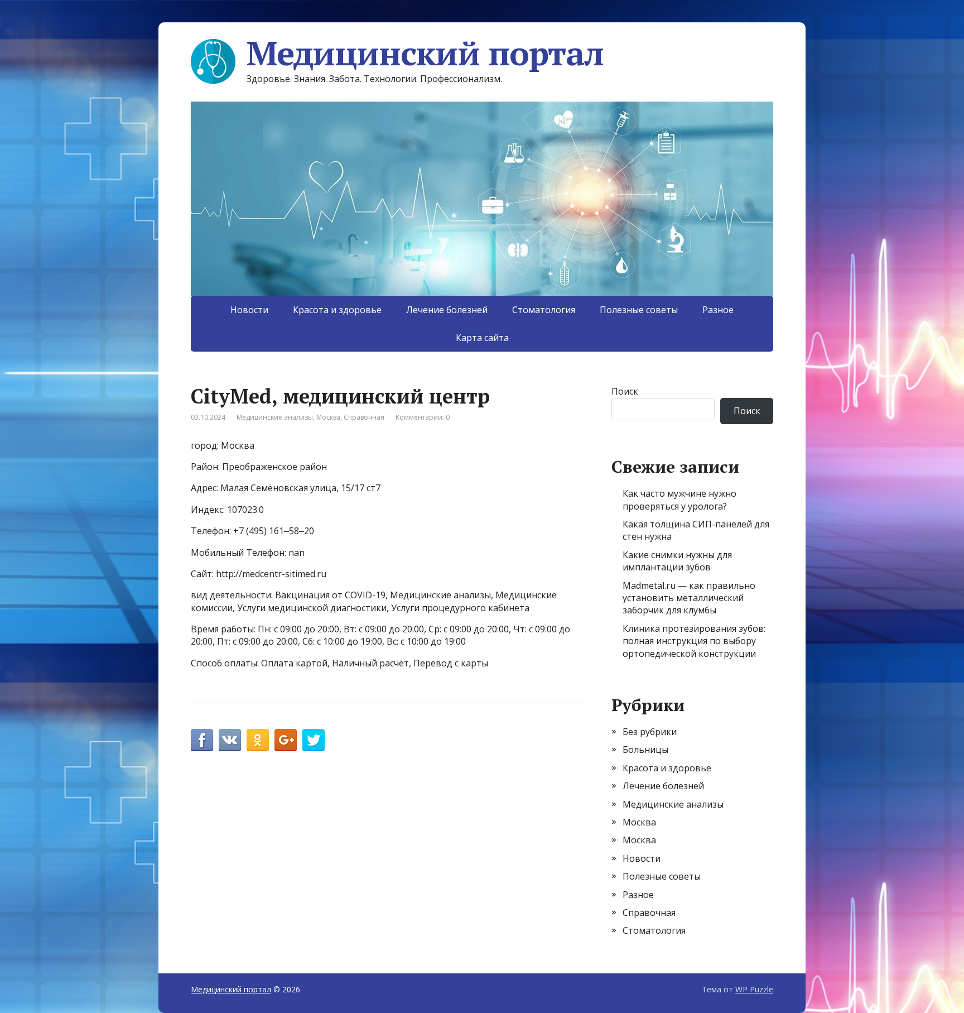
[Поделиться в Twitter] (313, 740)
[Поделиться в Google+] (285, 740)
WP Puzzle (754, 989)
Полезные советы (639, 310)
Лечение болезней (447, 310)
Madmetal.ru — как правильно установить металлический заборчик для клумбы (689, 598)
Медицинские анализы (275, 417)
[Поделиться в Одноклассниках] (258, 740)
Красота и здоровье (337, 310)
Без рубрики (650, 732)
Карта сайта (482, 338)
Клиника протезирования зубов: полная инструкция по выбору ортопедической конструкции (694, 641)
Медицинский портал (425, 53)
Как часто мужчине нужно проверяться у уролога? (679, 499)
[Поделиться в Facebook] (202, 740)
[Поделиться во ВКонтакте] (230, 740)
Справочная (364, 417)
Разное (718, 310)
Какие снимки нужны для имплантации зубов (677, 561)
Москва (328, 417)
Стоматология (543, 310)
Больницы (645, 749)
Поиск (624, 391)
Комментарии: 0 (423, 417)
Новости (249, 310)
